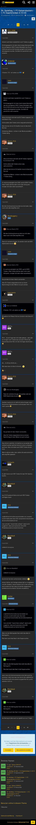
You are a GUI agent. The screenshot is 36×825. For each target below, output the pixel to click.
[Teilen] (33, 18)
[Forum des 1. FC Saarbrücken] (8, 2)
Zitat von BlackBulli (12, 568)
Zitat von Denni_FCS (12, 229)
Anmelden (8, 750)
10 (18, 24)
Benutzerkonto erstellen (24, 750)
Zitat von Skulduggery (12, 389)
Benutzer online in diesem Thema (13, 803)
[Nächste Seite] (27, 24)
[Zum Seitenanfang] (33, 822)
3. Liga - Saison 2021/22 (14, 764)
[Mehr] (33, 38)
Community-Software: (18, 822)
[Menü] (33, 2)
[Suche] (24, 2)
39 (24, 24)
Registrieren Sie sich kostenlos (18, 743)
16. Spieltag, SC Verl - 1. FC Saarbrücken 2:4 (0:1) (21, 771)
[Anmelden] (29, 2)
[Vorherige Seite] (8, 24)
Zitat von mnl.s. (10, 154)
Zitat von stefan (11, 659)
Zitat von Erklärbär (11, 306)
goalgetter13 (10, 766)
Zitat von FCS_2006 (12, 93)
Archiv (8, 768)
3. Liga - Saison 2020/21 (14, 785)
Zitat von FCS (10, 609)
